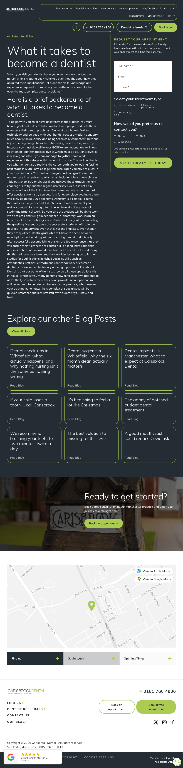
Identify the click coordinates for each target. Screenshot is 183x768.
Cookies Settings (99, 757)
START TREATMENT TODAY (143, 163)
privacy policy (121, 152)
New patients (108, 8)
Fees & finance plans (86, 8)
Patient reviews (136, 15)
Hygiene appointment (148, 106)
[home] (20, 8)
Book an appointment (117, 707)
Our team (169, 8)
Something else (122, 113)
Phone (122, 136)
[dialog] (177, 762)
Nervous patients (128, 8)
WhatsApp (124, 142)
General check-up (125, 106)
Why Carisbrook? (151, 8)
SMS (142, 136)
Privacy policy (65, 757)
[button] (64, 8)
